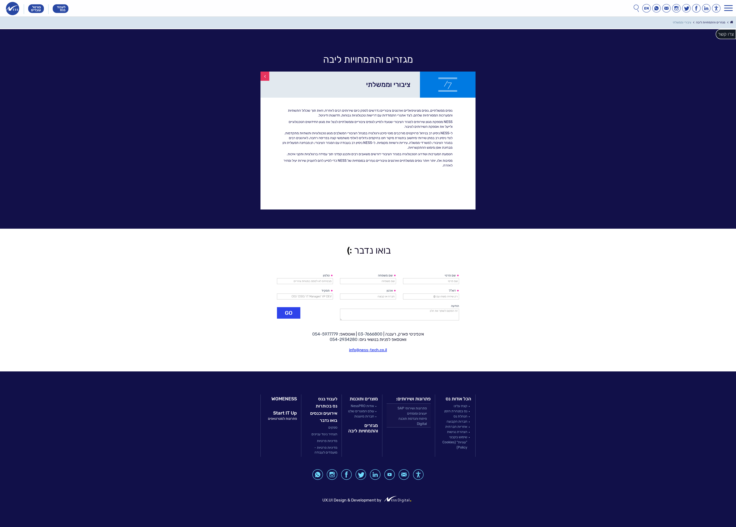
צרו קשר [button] (726, 34)
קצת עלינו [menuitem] (460, 406)
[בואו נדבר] (666, 8)
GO (288, 313)
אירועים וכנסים (323, 413)
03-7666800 (370, 334)
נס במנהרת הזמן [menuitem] (455, 411)
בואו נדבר (328, 420)
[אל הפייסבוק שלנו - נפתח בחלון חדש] (696, 8)
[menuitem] (322, 427)
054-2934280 (343, 339)
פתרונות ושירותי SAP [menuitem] (412, 408)
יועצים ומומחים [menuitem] (417, 413)
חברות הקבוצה (457, 421)
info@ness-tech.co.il (368, 350)
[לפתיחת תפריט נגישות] (716, 8)
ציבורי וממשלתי (682, 22)
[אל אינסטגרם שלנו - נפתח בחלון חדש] (676, 8)
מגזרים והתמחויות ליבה (710, 22)
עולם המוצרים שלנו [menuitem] (361, 411)
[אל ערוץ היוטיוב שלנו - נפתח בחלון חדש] (389, 474)
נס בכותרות (326, 406)
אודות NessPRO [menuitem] (362, 406)
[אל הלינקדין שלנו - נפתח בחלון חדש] (706, 8)
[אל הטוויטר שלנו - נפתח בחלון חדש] (686, 8)
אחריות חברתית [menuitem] (456, 427)
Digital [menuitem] (422, 424)
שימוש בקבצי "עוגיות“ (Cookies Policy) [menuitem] (454, 442)
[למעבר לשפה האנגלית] (646, 8)
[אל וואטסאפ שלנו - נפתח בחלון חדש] (656, 8)
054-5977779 (325, 334)
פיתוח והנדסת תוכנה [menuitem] (412, 418)
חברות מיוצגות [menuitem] (364, 416)
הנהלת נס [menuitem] (460, 416)
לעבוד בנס (327, 399)
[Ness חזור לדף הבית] (12, 8)
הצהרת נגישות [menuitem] (457, 432)
